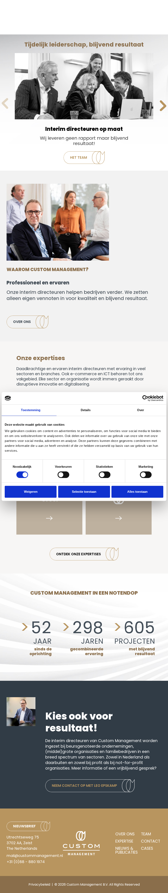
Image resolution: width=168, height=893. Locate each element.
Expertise (124, 841)
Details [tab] (86, 410)
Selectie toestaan (84, 491)
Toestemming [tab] (30, 410)
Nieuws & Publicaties (126, 850)
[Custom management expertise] (119, 502)
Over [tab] (140, 410)
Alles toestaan (137, 491)
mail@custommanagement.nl (35, 855)
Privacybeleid (39, 884)
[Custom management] (87, 843)
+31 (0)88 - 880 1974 (26, 861)
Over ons (125, 834)
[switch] (63, 474)
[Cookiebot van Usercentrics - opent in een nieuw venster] (145, 398)
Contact (150, 841)
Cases (147, 848)
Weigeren (30, 491)
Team (146, 834)
